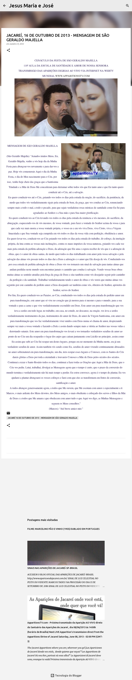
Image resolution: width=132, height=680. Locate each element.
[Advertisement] (66, 485)
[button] (8, 50)
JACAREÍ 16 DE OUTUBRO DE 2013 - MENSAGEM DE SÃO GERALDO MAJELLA (42, 418)
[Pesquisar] (58, 6)
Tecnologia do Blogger (68, 675)
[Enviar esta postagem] (8, 414)
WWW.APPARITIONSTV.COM (72, 75)
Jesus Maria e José (31, 5)
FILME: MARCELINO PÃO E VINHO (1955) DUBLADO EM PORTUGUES (63, 529)
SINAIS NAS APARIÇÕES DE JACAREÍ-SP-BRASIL (52, 568)
